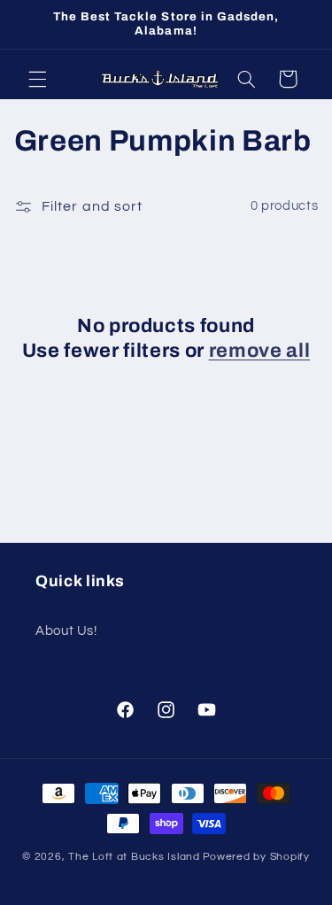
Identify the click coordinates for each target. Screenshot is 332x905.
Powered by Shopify (256, 857)
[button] (37, 78)
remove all (260, 350)
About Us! (66, 631)
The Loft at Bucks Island (134, 857)
